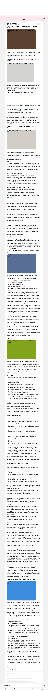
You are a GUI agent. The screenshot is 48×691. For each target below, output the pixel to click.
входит (12, 192)
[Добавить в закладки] (10, 669)
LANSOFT (19, 110)
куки (9, 685)
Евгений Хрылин (13, 23)
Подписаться (38, 23)
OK (44, 685)
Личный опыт (12, 24)
